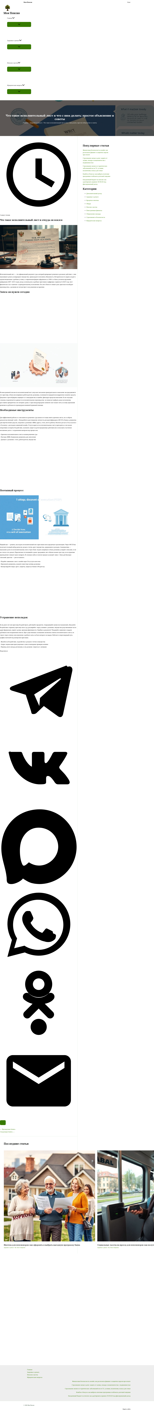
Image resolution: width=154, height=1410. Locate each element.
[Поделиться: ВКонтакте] (38, 807)
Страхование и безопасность (95, 217)
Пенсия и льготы (12, 63)
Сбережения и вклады (93, 214)
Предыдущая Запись (7, 1129)
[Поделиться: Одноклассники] (38, 1041)
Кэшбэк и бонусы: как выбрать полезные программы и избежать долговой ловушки (103, 1392)
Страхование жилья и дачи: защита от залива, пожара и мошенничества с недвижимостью (95, 160)
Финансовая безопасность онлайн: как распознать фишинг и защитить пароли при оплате (95, 152)
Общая (88, 204)
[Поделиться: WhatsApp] (38, 963)
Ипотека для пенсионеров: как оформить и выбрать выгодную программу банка (42, 1245)
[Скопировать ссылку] (3, 1122)
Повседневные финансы (94, 210)
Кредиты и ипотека (92, 200)
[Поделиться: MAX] (38, 885)
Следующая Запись (7, 1132)
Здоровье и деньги (13, 40)
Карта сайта (126, 1409)
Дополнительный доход (94, 193)
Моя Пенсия (12, 13)
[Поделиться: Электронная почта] (38, 1119)
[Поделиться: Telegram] (38, 729)
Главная (9, 18)
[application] (13, 18)
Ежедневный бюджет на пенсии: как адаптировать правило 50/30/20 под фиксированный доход (94, 182)
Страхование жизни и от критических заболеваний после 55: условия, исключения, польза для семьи (95, 168)
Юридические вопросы (14, 85)
